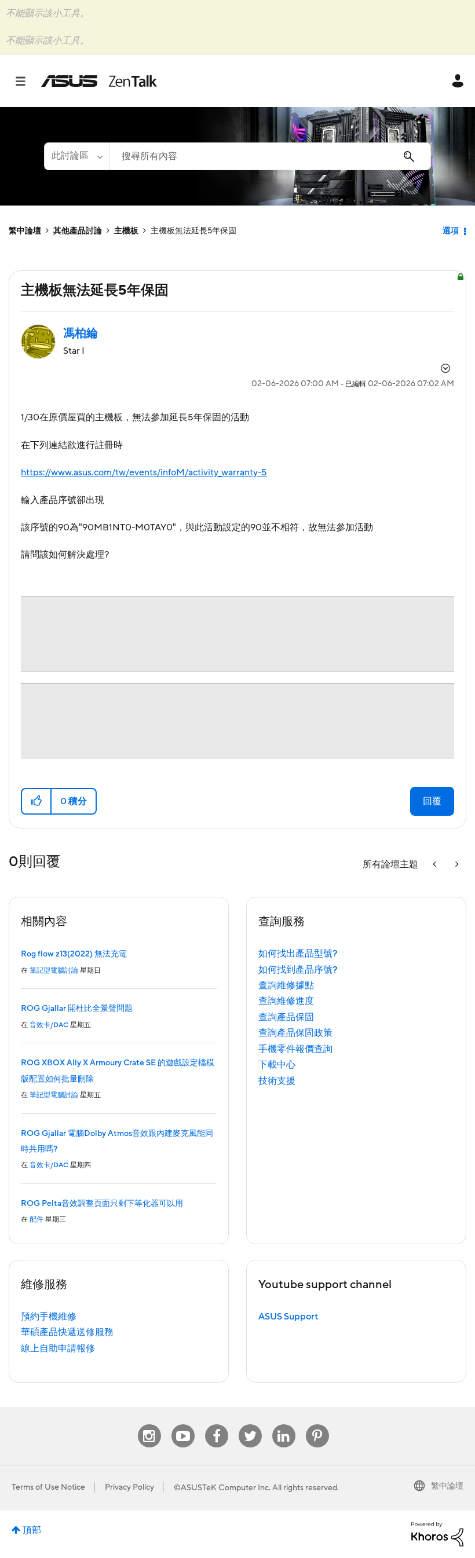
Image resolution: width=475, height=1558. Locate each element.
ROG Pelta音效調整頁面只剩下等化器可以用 (102, 1203)
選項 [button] (451, 231)
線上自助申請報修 (58, 1348)
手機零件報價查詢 (295, 1049)
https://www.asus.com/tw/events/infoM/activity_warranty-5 (144, 472)
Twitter (250, 1424)
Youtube (183, 1424)
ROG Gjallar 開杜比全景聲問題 (77, 1008)
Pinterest (317, 1424)
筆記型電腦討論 (54, 970)
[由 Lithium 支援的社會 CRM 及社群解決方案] (437, 1533)
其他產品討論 (77, 231)
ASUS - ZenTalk (99, 81)
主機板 (126, 231)
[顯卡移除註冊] (435, 865)
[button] (37, 801)
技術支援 (276, 1081)
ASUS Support (288, 1316)
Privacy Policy (129, 1487)
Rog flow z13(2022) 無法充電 (74, 954)
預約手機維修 (48, 1316)
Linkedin (284, 1424)
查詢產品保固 (286, 1017)
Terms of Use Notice (48, 1487)
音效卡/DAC (49, 1025)
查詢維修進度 (286, 1001)
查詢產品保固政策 (295, 1033)
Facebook (216, 1424)
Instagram (149, 1424)
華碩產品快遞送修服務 (67, 1332)
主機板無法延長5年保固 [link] (193, 231)
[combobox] (270, 156)
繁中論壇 (25, 231)
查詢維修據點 (286, 985)
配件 (36, 1219)
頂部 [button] (32, 1530)
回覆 (432, 801)
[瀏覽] (26, 81)
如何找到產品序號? (298, 970)
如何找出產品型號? (298, 953)
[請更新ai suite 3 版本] (455, 865)
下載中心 (276, 1065)
